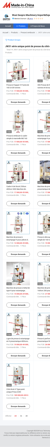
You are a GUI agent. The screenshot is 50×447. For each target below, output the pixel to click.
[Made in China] (19, 5)
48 (27, 416)
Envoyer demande (18, 102)
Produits (22, 26)
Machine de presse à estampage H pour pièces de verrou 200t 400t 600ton (17, 240)
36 (21, 416)
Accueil (8, 26)
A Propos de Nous (38, 26)
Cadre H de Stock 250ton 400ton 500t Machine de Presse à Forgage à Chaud (16, 189)
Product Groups (13, 40)
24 (15, 416)
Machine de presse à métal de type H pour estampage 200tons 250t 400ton (18, 290)
